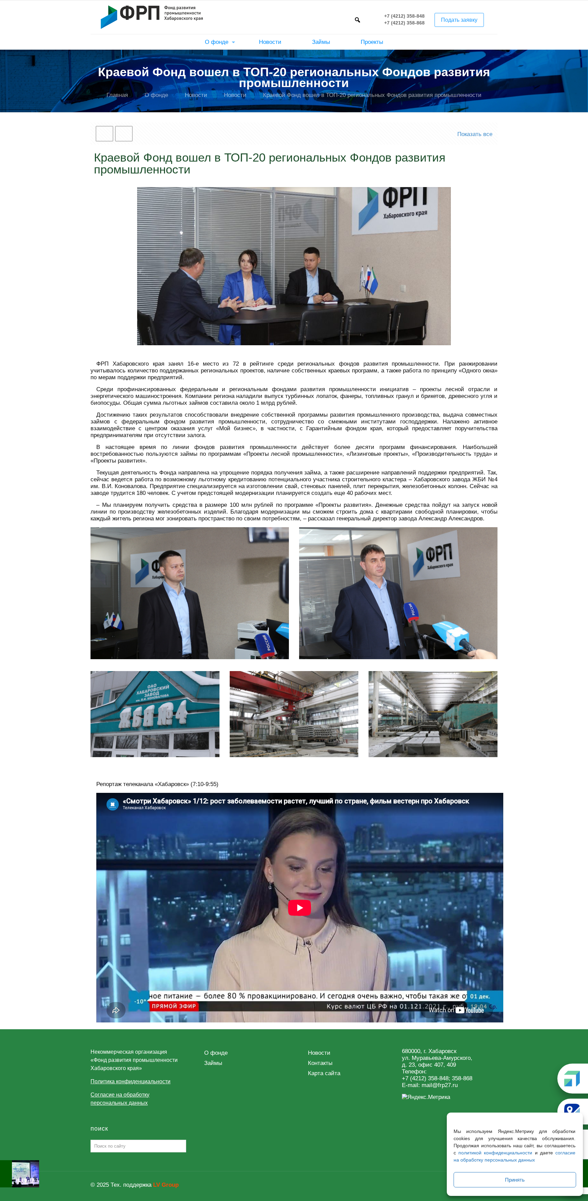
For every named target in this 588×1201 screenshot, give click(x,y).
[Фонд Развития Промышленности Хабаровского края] (152, 17)
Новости (196, 95)
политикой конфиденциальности (495, 1152)
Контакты (320, 1063)
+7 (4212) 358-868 (404, 23)
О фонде (156, 95)
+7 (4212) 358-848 (404, 16)
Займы (213, 1063)
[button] (357, 20)
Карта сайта (324, 1073)
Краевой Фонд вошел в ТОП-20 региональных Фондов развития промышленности (372, 95)
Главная (117, 95)
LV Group (166, 1185)
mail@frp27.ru (440, 1085)
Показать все (474, 134)
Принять (515, 1180)
